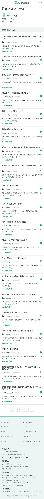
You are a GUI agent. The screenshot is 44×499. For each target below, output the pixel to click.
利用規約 (3, 432)
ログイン (39, 2)
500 (25, 409)
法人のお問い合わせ (28, 422)
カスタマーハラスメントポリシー (31, 441)
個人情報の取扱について (29, 432)
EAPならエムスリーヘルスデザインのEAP (12, 485)
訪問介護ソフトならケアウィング (10, 469)
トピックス (5, 451)
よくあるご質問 (5, 422)
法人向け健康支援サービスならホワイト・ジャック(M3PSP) (17, 475)
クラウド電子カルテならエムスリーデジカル (13, 464)
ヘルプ (25, 427)
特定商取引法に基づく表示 (8, 436)
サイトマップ (4, 441)
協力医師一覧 (4, 427)
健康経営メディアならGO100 (27, 478)
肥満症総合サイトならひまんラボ (32, 491)
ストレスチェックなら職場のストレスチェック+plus (15, 483)
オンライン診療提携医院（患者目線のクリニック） (15, 454)
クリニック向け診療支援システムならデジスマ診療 (15, 466)
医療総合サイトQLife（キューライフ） (12, 491)
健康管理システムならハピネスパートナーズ (13, 480)
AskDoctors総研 (14, 451)
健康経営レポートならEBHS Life (10, 478)
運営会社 (25, 436)
